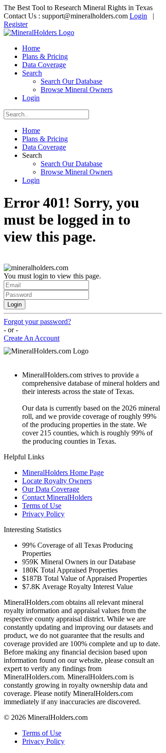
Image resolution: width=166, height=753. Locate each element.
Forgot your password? (37, 321)
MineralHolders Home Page (63, 472)
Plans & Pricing (45, 56)
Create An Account (31, 338)
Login (138, 16)
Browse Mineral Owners (77, 89)
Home (31, 48)
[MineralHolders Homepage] (39, 32)
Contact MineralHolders (57, 497)
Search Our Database (71, 81)
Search (32, 73)
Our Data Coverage (50, 489)
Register (16, 24)
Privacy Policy (43, 514)
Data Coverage (44, 65)
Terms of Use (41, 506)
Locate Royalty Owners (57, 481)
